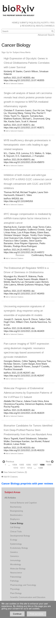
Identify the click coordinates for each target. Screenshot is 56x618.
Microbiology (15, 564)
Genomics (14, 556)
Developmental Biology (20, 536)
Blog (36, 23)
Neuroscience (16, 573)
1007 (35, 464)
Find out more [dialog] (36, 614)
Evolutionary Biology (19, 548)
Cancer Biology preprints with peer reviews (27, 483)
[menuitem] (15, 22)
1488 (40, 467)
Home (15, 23)
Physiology (15, 589)
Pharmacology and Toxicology (23, 585)
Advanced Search (46, 35)
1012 (29, 467)
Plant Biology (16, 593)
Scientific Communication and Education (27, 597)
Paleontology (15, 577)
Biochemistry (16, 507)
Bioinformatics (16, 515)
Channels (49, 26)
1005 (21, 464)
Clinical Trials (16, 531)
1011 (22, 467)
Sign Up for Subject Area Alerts (15, 52)
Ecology (13, 540)
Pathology (14, 581)
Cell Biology (15, 527)
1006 (28, 464)
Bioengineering (16, 511)
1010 (15, 467)
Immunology (15, 560)
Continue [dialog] (17, 614)
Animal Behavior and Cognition (23, 503)
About (39, 26)
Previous (9, 461)
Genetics (14, 552)
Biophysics (15, 519)
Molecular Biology (18, 568)
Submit (23, 23)
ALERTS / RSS (48, 23)
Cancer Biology (16, 523)
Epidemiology (16, 544)
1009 (49, 464)
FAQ (30, 23)
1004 (14, 464)
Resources (28, 26)
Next (48, 461)
